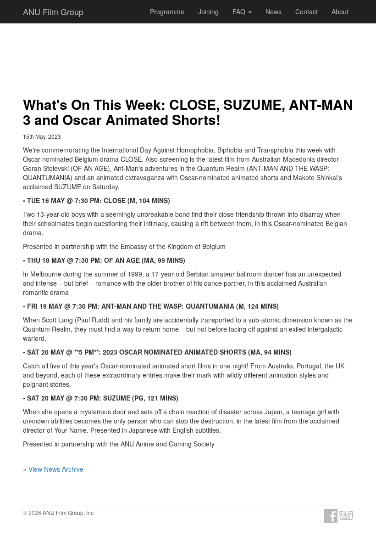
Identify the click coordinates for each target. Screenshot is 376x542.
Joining (208, 11)
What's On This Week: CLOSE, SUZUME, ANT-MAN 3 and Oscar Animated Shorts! (188, 111)
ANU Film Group (53, 11)
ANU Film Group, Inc (68, 512)
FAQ (239, 11)
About (340, 11)
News (273, 11)
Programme (167, 11)
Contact (306, 11)
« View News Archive (53, 469)
